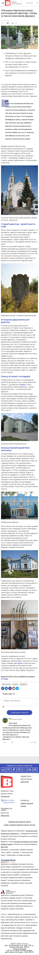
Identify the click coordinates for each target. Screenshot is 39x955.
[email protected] (19, 949)
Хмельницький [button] (17, 4)
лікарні (22, 384)
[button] (3, 3)
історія (15, 684)
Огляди (23, 806)
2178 (14, 23)
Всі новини (29, 3)
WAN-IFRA (4, 847)
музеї (19, 663)
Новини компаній (27, 803)
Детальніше (5, 796)
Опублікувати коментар (19, 713)
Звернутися (5, 816)
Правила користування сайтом (19, 822)
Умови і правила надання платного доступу (19, 825)
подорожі (23, 684)
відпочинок (6, 684)
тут (14, 839)
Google (5, 679)
